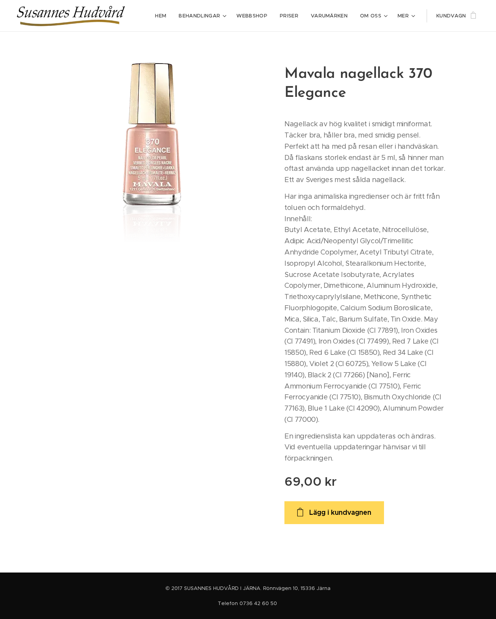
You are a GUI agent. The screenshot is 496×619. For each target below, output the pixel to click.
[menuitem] (162, 16)
